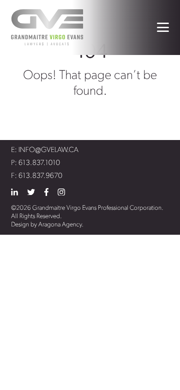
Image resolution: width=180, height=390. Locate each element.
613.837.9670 (40, 176)
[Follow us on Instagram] (61, 192)
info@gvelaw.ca (48, 150)
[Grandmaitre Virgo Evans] (47, 27)
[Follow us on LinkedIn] (14, 192)
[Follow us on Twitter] (31, 192)
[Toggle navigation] (163, 27)
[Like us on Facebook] (46, 192)
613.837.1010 (39, 163)
